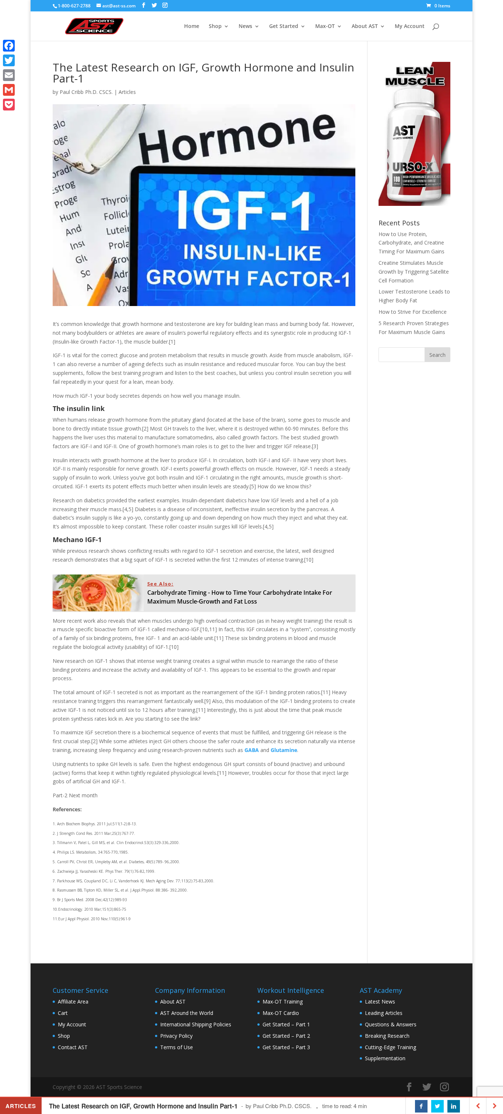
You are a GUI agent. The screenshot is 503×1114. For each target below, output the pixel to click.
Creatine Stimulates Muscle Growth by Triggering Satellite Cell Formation (414, 271)
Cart (63, 1012)
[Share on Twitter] (437, 1106)
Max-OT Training (283, 1001)
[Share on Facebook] (421, 1106)
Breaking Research (387, 1035)
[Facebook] (8, 45)
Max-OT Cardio (281, 1012)
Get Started (283, 26)
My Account (410, 26)
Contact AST (73, 1047)
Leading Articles (383, 1012)
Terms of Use (176, 1047)
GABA (252, 749)
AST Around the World (186, 1012)
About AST (365, 26)
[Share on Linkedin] (453, 1106)
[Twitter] (8, 60)
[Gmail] (8, 89)
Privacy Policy (176, 1035)
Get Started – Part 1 (286, 1024)
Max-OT (325, 26)
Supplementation (385, 1058)
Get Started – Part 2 (286, 1035)
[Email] (8, 75)
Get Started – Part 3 (286, 1047)
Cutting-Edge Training (390, 1047)
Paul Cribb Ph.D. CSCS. (86, 91)
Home (191, 26)
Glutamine (284, 749)
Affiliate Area (73, 1001)
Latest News (380, 1001)
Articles (127, 91)
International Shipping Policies (195, 1024)
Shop (215, 26)
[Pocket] (8, 104)
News (245, 26)
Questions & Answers (390, 1024)
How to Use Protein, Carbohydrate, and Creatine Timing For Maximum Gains (411, 243)
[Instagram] (165, 5)
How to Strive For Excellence (413, 311)
